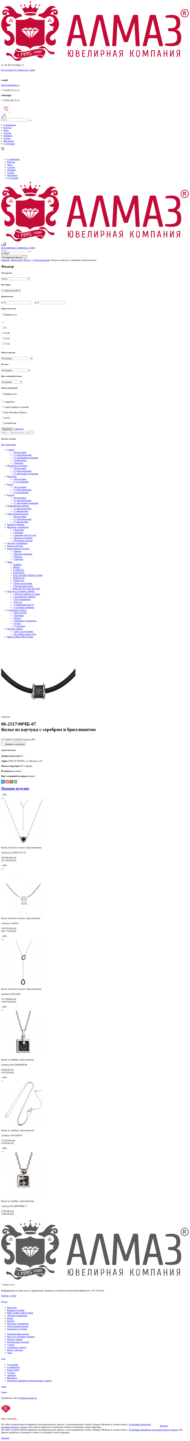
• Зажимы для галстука (24, 535)
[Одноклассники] (7, 781)
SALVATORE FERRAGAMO (28, 575)
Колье (27, 260)
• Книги (17, 618)
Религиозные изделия (18, 548)
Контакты (12, 1378)
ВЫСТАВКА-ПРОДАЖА (20, 637)
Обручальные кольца (17, 514)
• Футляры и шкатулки (24, 634)
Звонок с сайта (8, 1295)
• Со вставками (20, 481)
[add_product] (2, 798)
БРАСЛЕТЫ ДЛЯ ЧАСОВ (26, 588)
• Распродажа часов (23, 586)
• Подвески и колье (23, 540)
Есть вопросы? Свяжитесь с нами (18, 70)
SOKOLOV (19, 578)
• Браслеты (18, 530)
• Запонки (18, 532)
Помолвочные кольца (18, 506)
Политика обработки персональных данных (29, 1380)
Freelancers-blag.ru (28, 1398)
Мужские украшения (17, 527)
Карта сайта (13, 1370)
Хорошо (164, 1426)
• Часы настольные (22, 583)
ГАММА (17, 564)
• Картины (18, 615)
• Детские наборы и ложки (26, 594)
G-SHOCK (18, 570)
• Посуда (17, 602)
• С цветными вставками (25, 457)
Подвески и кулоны (17, 465)
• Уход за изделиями (23, 631)
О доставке (9, 143)
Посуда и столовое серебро (20, 591)
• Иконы (17, 551)
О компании (9, 125)
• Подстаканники (22, 599)
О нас (3, 1359)
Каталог (7, 127)
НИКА (16, 567)
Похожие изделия (15, 788)
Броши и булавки (15, 524)
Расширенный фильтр (12, 257)
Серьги (10, 449)
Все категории (8, 444)
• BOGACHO (20, 612)
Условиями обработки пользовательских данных (153, 1430)
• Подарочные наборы (24, 596)
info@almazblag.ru (10, 85)
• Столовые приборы (23, 607)
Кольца (10, 495)
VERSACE (18, 580)
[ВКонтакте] (3, 781)
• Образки (18, 559)
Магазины (8, 141)
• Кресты (17, 556)
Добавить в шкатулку (15, 744)
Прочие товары (15, 629)
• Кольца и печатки (23, 538)
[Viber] (11, 781)
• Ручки (17, 623)
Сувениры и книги (16, 610)
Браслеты (12, 476)
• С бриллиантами (40, 260)
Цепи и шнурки (15, 546)
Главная (5, 260)
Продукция (16, 260)
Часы (6, 130)
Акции (3, 1387)
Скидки (7, 133)
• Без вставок (19, 452)
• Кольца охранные (22, 554)
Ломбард (7, 135)
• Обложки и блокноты (25, 621)
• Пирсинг (18, 463)
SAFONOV (19, 572)
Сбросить (19, 429)
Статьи (7, 138)
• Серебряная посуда (23, 604)
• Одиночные (20, 460)
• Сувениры (19, 626)
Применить (7, 429)
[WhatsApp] (15, 781)
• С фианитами (20, 511)
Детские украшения (17, 543)
